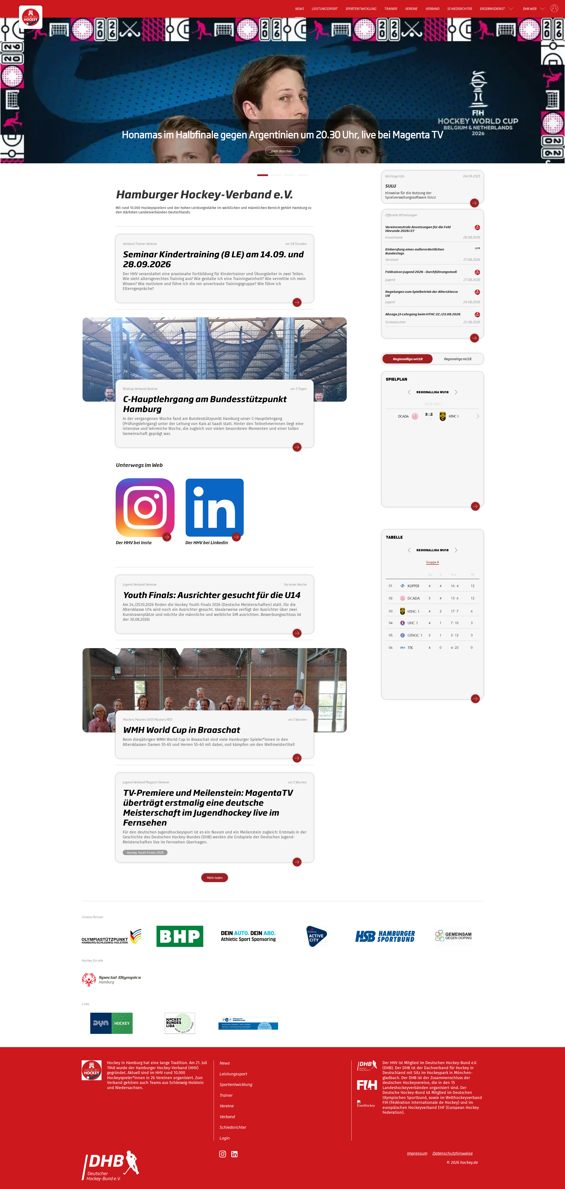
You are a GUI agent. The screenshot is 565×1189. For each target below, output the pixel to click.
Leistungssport (324, 9)
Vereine (411, 9)
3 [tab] (286, 176)
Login (224, 1138)
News (299, 9)
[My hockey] (554, 8)
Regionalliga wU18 (407, 358)
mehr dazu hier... (282, 151)
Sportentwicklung (360, 9)
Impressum (417, 1153)
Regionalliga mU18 (457, 358)
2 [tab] (272, 176)
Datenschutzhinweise (452, 1153)
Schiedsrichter (459, 9)
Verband (432, 9)
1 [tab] (259, 176)
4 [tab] (299, 176)
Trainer (390, 9)
